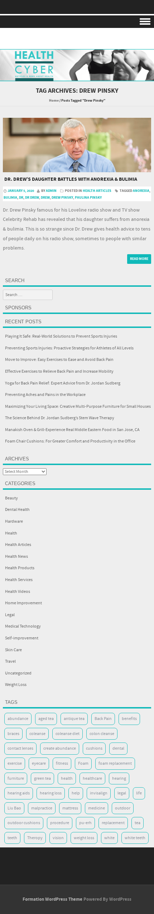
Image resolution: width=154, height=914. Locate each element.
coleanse (37, 733)
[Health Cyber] (77, 76)
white (109, 838)
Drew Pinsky (62, 197)
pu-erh (85, 823)
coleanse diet (68, 733)
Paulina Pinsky (88, 197)
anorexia (141, 190)
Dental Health (17, 509)
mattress (70, 808)
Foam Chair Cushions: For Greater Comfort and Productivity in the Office (70, 441)
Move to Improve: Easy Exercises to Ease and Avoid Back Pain (59, 359)
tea (137, 823)
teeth (12, 838)
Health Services (19, 579)
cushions (94, 748)
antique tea (74, 718)
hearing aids (19, 793)
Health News (16, 556)
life (139, 793)
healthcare (92, 778)
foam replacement (115, 763)
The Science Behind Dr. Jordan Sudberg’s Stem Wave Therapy (59, 418)
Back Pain (103, 718)
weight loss (84, 838)
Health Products (19, 568)
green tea (42, 778)
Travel (10, 661)
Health (11, 533)
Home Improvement (23, 603)
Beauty (11, 498)
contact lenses (20, 748)
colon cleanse (102, 733)
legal (121, 793)
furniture (16, 778)
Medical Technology (23, 626)
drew (45, 197)
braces (13, 733)
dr (21, 197)
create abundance (59, 748)
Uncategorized (18, 673)
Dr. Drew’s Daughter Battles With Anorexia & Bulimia (70, 179)
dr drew (32, 197)
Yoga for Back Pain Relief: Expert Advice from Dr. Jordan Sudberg (62, 383)
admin (51, 190)
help (76, 793)
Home (54, 100)
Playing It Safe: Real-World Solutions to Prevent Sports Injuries (61, 336)
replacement (113, 823)
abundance (18, 718)
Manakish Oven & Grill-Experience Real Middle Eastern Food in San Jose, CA (72, 429)
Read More (139, 258)
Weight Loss (16, 684)
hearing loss (51, 793)
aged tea (46, 718)
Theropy (35, 838)
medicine (96, 808)
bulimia (10, 197)
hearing (119, 778)
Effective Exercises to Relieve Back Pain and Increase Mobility (59, 371)
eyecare (39, 763)
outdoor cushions (24, 823)
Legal (10, 615)
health (67, 778)
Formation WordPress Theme (52, 899)
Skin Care (13, 650)
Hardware (14, 521)
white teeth (135, 838)
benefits (129, 718)
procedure (59, 823)
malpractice (41, 808)
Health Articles (97, 190)
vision (58, 838)
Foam (83, 763)
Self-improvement (21, 638)
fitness (62, 763)
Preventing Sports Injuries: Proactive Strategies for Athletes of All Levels (69, 348)
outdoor (122, 808)
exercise (15, 763)
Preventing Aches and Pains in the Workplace (45, 394)
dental (118, 748)
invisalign (98, 793)
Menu (77, 21)
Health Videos (17, 591)
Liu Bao (14, 808)
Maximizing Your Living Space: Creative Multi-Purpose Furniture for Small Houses (78, 406)
